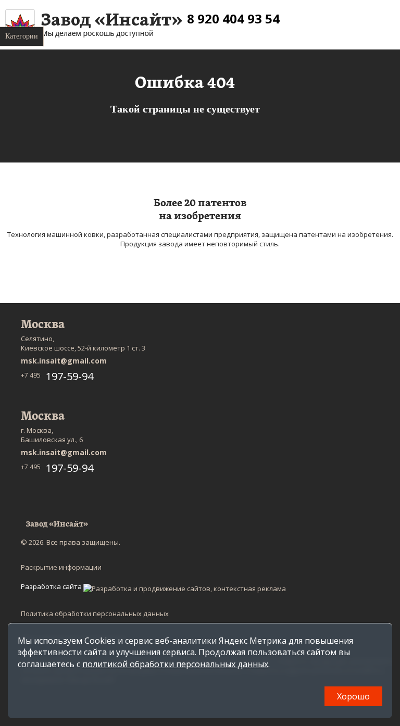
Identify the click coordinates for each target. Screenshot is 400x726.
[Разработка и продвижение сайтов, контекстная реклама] (184, 588)
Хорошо (353, 696)
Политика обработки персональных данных (95, 613)
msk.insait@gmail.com (64, 361)
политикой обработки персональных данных (175, 664)
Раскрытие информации (61, 567)
